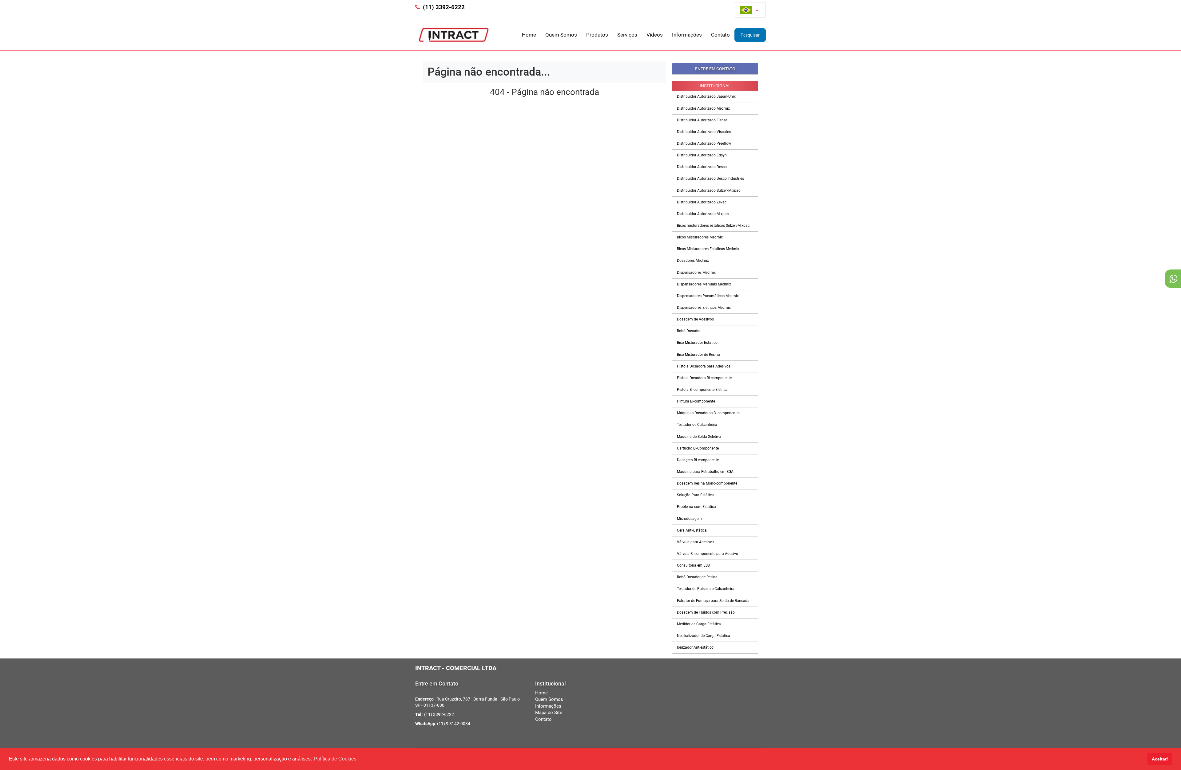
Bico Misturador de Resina (698, 354)
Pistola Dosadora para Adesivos (703, 366)
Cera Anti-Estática (692, 530)
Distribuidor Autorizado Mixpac (703, 214)
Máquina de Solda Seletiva (699, 436)
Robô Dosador (689, 331)
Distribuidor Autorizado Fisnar (702, 120)
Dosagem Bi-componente (698, 460)
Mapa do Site (548, 712)
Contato (720, 35)
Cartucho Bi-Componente (698, 448)
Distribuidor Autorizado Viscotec (704, 132)
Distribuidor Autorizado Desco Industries (710, 178)
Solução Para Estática (695, 495)
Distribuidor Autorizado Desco (702, 167)
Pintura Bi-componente (696, 401)
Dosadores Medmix (693, 260)
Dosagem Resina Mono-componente (707, 483)
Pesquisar (750, 35)
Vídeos (654, 35)
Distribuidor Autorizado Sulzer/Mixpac (708, 190)
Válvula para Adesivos (695, 542)
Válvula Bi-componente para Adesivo (707, 554)
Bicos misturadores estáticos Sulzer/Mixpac (713, 225)
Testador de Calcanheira (697, 424)
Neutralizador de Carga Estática (703, 636)
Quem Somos (561, 35)
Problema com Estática (696, 507)
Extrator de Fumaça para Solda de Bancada (713, 601)
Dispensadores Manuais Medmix (704, 284)
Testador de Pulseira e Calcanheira (705, 589)
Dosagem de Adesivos (695, 319)
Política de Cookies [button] (335, 758)
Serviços (627, 35)
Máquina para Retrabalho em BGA (705, 471)
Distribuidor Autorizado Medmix (703, 108)
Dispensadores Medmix (696, 272)
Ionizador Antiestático (695, 647)
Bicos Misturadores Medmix (700, 237)
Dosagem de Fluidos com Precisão (706, 612)
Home (529, 35)
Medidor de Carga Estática (699, 624)
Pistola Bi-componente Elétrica (702, 389)
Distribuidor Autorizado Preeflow (704, 143)
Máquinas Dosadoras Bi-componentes (708, 413)
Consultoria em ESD (693, 565)
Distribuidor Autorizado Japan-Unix (706, 96)
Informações (687, 35)
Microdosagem (689, 519)
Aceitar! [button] (1160, 758)
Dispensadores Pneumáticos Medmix (708, 296)
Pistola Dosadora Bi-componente (704, 378)
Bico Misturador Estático (697, 342)
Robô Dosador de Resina (697, 577)
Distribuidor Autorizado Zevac (701, 202)
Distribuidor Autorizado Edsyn (702, 155)
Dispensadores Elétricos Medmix (704, 307)
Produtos (597, 35)
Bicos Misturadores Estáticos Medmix (708, 249)
